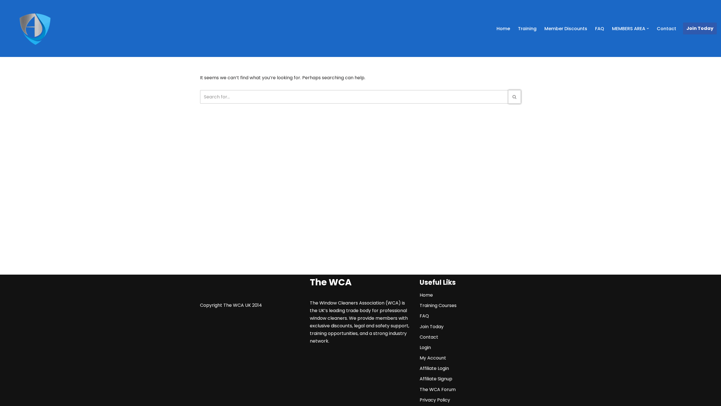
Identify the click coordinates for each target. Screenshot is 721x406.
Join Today (699, 28)
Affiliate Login (434, 368)
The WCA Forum (438, 389)
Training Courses (438, 305)
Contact (666, 28)
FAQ (599, 28)
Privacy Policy (435, 400)
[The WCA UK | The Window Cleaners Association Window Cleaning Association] (35, 29)
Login (425, 347)
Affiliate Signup (436, 379)
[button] (648, 28)
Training (527, 28)
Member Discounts (565, 28)
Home (503, 28)
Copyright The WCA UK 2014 (231, 305)
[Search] (514, 97)
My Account (433, 358)
